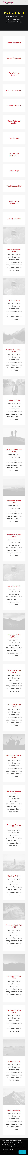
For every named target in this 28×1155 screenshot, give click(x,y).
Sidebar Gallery (14, 876)
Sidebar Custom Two (14, 502)
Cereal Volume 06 (14, 43)
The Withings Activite (14, 74)
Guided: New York (14, 106)
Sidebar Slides (14, 1061)
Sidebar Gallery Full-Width (14, 451)
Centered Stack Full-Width (14, 926)
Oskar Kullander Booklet (14, 122)
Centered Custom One (14, 1011)
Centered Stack (14, 586)
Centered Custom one (14, 792)
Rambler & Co (14, 138)
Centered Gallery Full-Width (14, 250)
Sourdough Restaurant (14, 155)
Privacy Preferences (6, 1152)
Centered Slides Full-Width (14, 636)
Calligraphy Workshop (14, 202)
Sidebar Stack (14, 300)
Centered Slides (14, 401)
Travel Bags (14, 171)
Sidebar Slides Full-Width (14, 350)
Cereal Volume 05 (14, 58)
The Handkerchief (14, 186)
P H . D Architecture (14, 90)
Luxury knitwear (14, 219)
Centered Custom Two (14, 826)
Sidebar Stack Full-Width (14, 757)
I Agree (22, 1152)
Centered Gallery (14, 1110)
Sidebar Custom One (14, 536)
